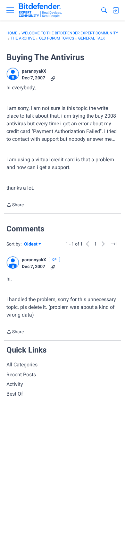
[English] (40, 10)
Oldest (31, 244)
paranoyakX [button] (34, 71)
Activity (14, 384)
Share (15, 205)
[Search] (104, 10)
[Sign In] (115, 10)
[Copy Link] (53, 78)
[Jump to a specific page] (113, 244)
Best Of (14, 394)
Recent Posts (21, 375)
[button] (12, 73)
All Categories (22, 365)
